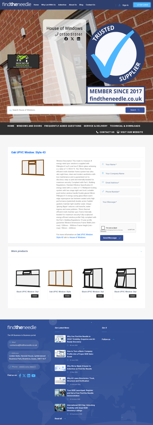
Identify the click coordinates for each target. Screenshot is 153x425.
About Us (73, 5)
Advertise (62, 5)
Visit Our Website (131, 132)
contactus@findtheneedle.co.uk (23, 345)
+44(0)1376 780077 (27, 367)
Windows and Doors (29, 126)
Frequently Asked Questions (62, 126)
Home (36, 5)
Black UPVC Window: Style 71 (127, 292)
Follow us (106, 339)
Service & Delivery (95, 126)
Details (35, 296)
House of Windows (64, 28)
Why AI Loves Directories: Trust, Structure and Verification (80, 379)
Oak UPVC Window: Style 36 (61, 292)
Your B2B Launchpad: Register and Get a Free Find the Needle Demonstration (80, 393)
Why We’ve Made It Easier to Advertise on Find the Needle (79, 367)
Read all (58, 418)
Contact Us (90, 5)
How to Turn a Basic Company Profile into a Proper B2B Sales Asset (80, 354)
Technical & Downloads (125, 126)
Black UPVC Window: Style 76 (29, 292)
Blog (81, 5)
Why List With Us (48, 5)
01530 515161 (71, 34)
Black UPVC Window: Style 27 (94, 292)
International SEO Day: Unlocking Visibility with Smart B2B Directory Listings (81, 408)
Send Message (110, 238)
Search (134, 110)
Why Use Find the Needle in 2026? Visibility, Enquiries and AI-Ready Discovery (81, 339)
